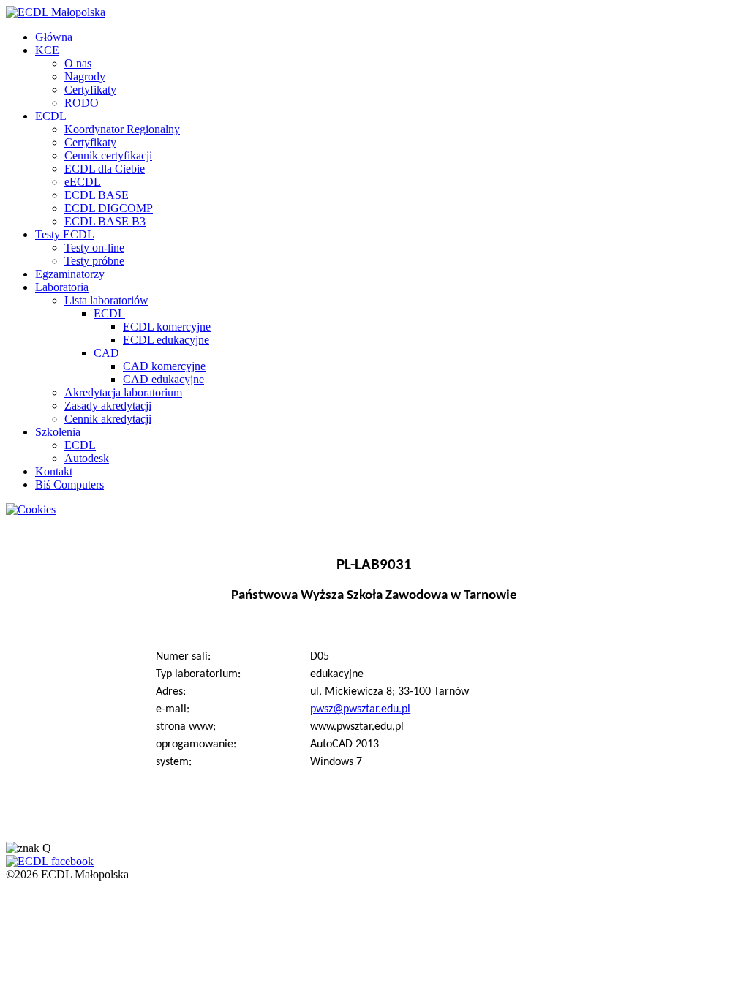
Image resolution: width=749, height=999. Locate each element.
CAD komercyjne (164, 366)
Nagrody (84, 76)
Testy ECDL (64, 234)
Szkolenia (57, 432)
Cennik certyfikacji (108, 155)
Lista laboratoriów (106, 300)
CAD (106, 353)
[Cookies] (31, 509)
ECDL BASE (96, 195)
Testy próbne (94, 261)
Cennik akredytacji (107, 418)
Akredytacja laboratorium (123, 392)
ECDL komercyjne (167, 326)
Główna (53, 37)
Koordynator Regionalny (122, 129)
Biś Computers (69, 484)
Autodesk (86, 458)
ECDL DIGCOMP (108, 208)
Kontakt (53, 471)
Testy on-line (94, 247)
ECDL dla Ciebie (104, 168)
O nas (77, 63)
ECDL (51, 116)
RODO (81, 103)
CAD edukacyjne (163, 379)
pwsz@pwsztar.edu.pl (360, 709)
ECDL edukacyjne (166, 339)
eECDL (82, 182)
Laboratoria (62, 287)
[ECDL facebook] (50, 861)
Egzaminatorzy (70, 274)
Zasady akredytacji (107, 405)
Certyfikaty (90, 89)
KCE (47, 50)
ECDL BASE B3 (105, 221)
